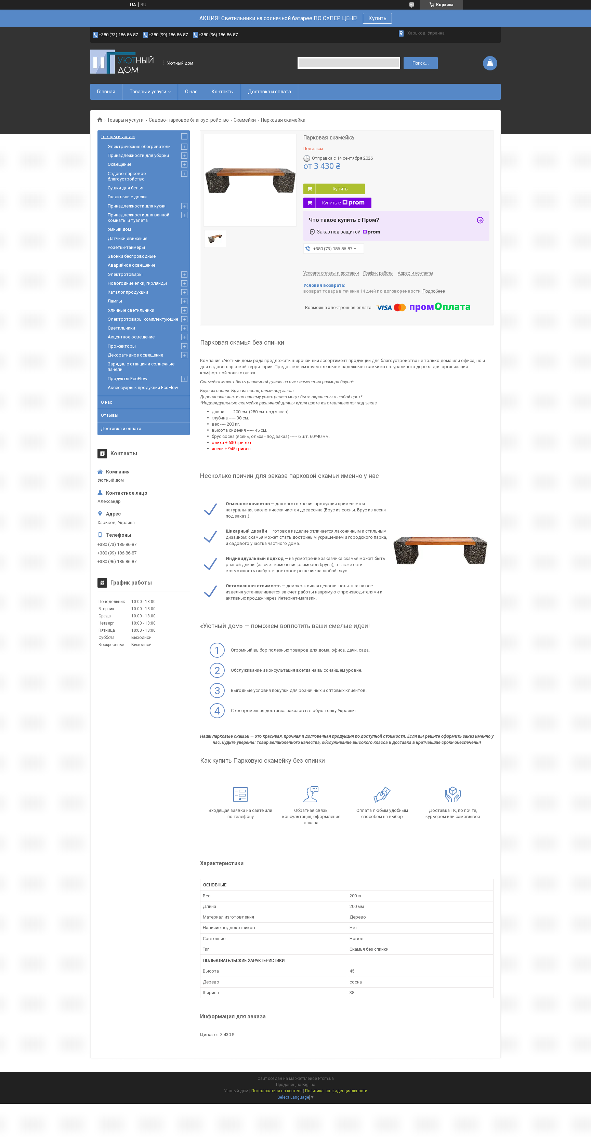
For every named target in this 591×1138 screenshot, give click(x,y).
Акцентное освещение (131, 336)
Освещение (119, 164)
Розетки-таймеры (126, 247)
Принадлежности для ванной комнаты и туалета (138, 217)
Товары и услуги (148, 91)
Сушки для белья (125, 187)
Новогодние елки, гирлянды (137, 283)
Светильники (121, 328)
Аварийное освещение (131, 265)
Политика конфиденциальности (336, 1090)
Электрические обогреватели (139, 146)
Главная (106, 91)
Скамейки (245, 120)
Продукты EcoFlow (127, 378)
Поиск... (420, 63)
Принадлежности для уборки (138, 155)
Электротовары (125, 274)
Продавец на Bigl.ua (295, 1084)
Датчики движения (127, 238)
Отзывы (109, 415)
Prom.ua (326, 1078)
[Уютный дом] (124, 63)
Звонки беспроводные (132, 256)
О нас (191, 91)
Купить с (331, 202)
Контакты (223, 91)
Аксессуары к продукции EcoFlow (143, 387)
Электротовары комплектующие (143, 319)
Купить (377, 18)
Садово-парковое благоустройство (189, 120)
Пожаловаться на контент (276, 1090)
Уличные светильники (131, 310)
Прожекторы (122, 346)
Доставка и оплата (269, 91)
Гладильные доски (127, 196)
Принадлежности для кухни (137, 206)
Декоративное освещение (135, 355)
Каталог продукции (128, 292)
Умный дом (119, 229)
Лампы (115, 301)
